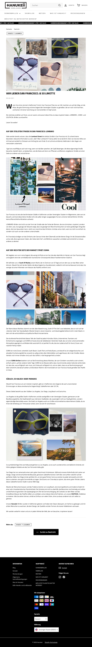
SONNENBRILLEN (11, 13)
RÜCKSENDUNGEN (78, 13)
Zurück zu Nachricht (48, 532)
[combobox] (46, 5)
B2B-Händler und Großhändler (22, 585)
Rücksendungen (18, 574)
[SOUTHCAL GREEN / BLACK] (46, 434)
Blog (14, 568)
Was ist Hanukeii (18, 582)
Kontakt (15, 571)
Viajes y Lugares (15, 33)
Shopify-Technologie (51, 642)
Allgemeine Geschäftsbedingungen (20, 578)
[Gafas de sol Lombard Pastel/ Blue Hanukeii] (46, 183)
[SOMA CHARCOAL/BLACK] (46, 298)
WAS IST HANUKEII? (58, 13)
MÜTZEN (42, 13)
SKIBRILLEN (29, 13)
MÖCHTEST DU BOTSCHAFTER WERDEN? (20, 19)
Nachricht (16, 29)
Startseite (9, 29)
